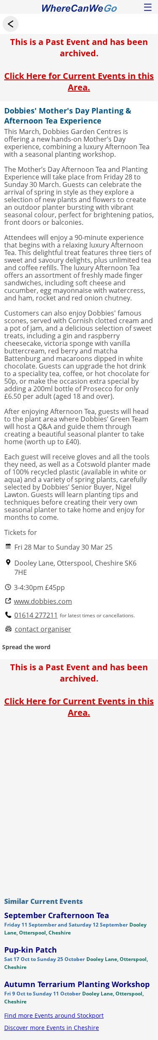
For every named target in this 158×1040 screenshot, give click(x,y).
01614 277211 (36, 615)
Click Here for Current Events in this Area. (79, 81)
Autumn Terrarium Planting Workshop (77, 984)
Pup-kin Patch (30, 950)
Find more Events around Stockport (54, 1015)
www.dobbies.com (43, 601)
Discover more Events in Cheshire (51, 1028)
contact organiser (43, 629)
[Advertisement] (79, 805)
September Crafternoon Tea (56, 915)
